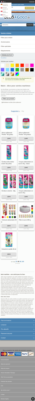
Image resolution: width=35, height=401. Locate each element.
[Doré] (12, 74)
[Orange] (17, 65)
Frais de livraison (6, 320)
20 (16, 261)
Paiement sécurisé (6, 333)
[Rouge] (22, 65)
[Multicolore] (17, 74)
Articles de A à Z (7, 55)
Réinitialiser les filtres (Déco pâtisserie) (12, 102)
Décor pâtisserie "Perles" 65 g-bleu (7, 133)
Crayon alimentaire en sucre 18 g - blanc (25, 162)
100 (23, 261)
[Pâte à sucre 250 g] (26, 210)
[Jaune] (12, 65)
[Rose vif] (32, 65)
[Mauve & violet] (2, 69)
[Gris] (22, 69)
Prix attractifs (5, 329)
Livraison (3, 325)
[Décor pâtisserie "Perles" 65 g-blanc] (26, 123)
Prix (23, 111)
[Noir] (32, 69)
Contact (3, 338)
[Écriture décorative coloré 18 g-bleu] (9, 152)
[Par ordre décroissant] (20, 111)
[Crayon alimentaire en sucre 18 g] (26, 181)
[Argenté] (7, 74)
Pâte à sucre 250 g (25, 220)
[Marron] (27, 69)
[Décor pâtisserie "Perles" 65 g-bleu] (9, 123)
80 (20, 261)
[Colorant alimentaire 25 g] (9, 210)
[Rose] (27, 65)
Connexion (31, 1)
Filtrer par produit (8, 98)
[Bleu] (12, 69)
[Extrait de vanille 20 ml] (9, 240)
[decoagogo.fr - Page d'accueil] (17, 16)
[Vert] (17, 69)
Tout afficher (3, 57)
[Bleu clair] (7, 69)
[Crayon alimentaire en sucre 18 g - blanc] (26, 152)
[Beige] (7, 65)
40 (18, 261)
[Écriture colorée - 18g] (9, 181)
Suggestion (15, 111)
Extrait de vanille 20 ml (9, 249)
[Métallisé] (2, 74)
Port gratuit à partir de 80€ (17, 4)
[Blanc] (2, 65)
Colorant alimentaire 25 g (9, 221)
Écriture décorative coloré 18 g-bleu (7, 162)
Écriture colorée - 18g (8, 191)
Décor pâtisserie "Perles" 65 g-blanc (24, 133)
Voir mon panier (29, 8)
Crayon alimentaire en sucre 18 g (25, 191)
